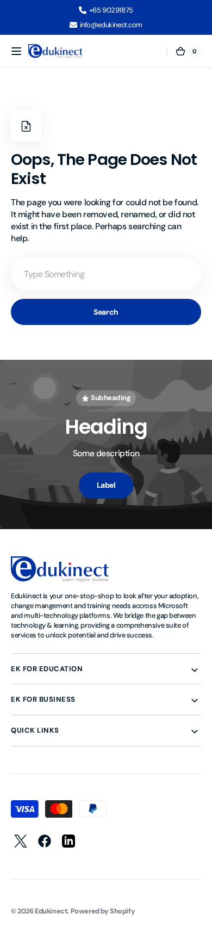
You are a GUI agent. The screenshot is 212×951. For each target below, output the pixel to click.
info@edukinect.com (111, 24)
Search (105, 312)
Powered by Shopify (103, 911)
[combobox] (106, 273)
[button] (16, 51)
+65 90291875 (111, 10)
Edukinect (51, 911)
